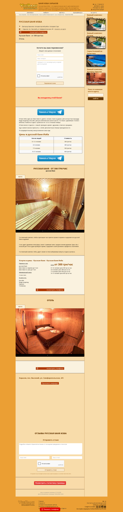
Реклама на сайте (98, 8)
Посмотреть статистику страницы (50, 483)
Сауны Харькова (22, 14)
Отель (21, 39)
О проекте (100, 4)
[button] (17, 204)
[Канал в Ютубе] (105, 507)
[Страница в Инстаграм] (102, 507)
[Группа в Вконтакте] (97, 507)
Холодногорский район (42, 26)
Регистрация (100, 9)
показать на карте (60, 29)
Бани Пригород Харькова (32, 14)
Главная (41, 501)
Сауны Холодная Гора (59, 14)
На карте (94, 13)
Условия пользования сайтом (48, 505)
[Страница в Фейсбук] (100, 507)
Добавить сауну (99, 6)
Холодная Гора (54, 26)
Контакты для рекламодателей (96, 503)
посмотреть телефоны (38, 32)
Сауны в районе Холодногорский (46, 14)
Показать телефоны (51, 509)
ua (95, 4)
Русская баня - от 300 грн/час (31, 36)
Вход (94, 9)
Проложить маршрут (50, 383)
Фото (20, 177)
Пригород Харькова (28, 26)
